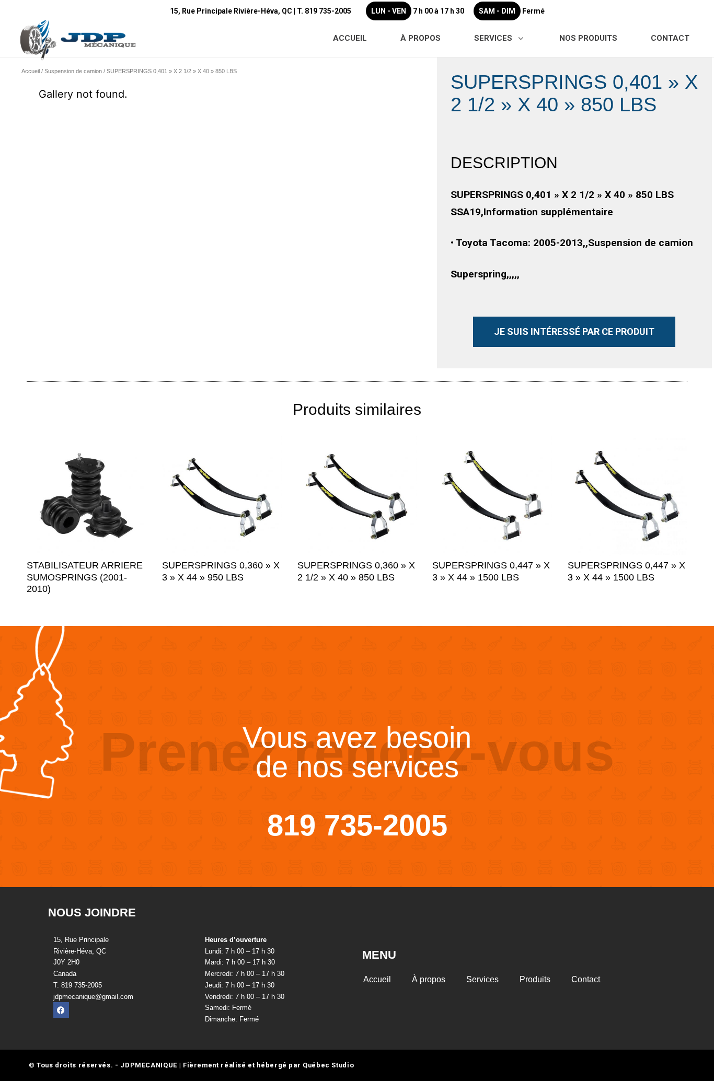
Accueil (30, 71)
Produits (535, 979)
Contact (585, 979)
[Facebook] (61, 1010)
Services (482, 979)
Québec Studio (328, 1065)
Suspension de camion (73, 71)
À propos (428, 979)
